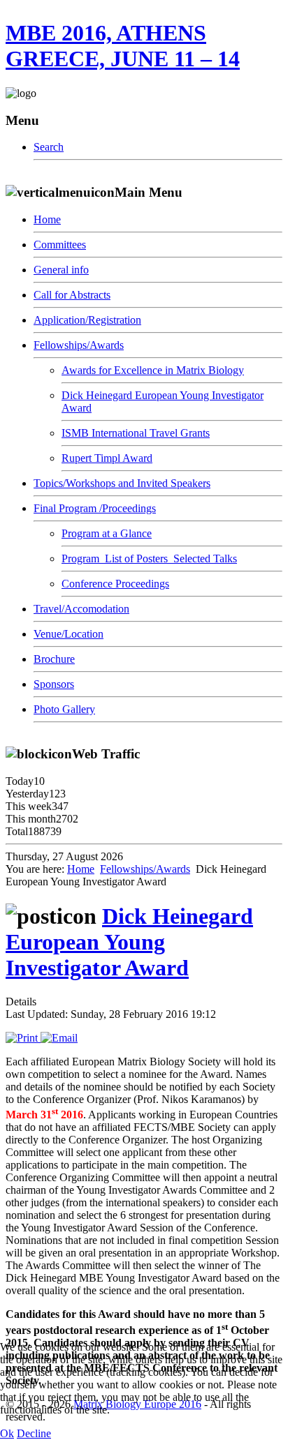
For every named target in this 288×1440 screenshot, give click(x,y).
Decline (34, 1433)
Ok (7, 1433)
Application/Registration (87, 320)
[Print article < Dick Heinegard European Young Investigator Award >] (23, 1038)
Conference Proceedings (115, 584)
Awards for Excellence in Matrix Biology (153, 370)
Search (49, 147)
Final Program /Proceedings (95, 508)
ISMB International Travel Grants (136, 433)
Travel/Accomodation (81, 609)
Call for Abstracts (72, 295)
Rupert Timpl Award (107, 458)
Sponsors (54, 684)
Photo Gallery (64, 709)
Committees (60, 244)
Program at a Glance (107, 533)
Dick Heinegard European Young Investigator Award (129, 941)
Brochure (54, 659)
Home (47, 219)
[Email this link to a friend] (59, 1038)
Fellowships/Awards (79, 345)
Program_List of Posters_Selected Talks (149, 558)
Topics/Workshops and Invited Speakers (122, 483)
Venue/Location (68, 634)
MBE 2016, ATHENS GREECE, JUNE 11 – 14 (123, 45)
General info (61, 270)
